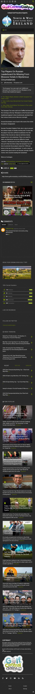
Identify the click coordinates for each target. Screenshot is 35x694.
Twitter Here (11, 164)
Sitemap (25, 688)
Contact (25, 686)
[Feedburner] (15, 1)
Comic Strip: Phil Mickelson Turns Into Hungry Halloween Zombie (15, 211)
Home (2, 68)
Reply (7, 234)
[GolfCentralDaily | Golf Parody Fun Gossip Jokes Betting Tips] (17, 9)
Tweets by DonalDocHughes (9, 325)
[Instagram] (7, 1)
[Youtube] (10, 1)
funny (6, 68)
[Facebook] (2, 1)
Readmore (18, 425)
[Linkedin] (12, 1)
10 (5, 620)
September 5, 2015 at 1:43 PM (19, 228)
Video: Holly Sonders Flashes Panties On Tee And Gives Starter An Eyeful (17, 508)
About (10, 688)
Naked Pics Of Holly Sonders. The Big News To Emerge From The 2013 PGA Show (16, 415)
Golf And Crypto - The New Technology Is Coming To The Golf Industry (16, 554)
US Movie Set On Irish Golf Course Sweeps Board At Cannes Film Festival (16, 577)
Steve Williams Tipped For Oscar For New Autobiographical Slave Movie (16, 196)
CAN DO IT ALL (10, 228)
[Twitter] (4, 1)
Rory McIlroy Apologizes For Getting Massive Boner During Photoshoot (15, 531)
